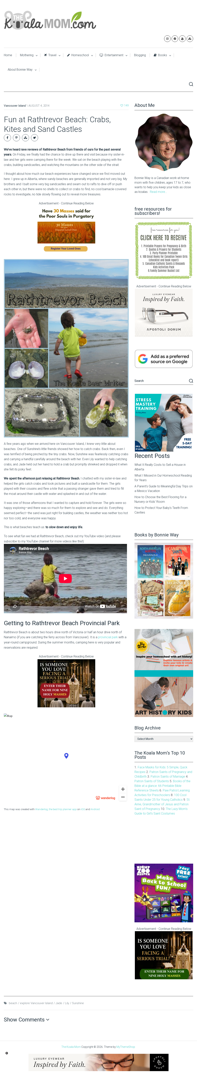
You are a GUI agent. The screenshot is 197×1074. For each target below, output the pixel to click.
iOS (83, 809)
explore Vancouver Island (36, 1003)
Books (162, 55)
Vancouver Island (15, 105)
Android (95, 809)
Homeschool (80, 55)
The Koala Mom (71, 1046)
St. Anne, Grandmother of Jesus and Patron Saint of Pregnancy (162, 804)
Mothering (26, 55)
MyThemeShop (125, 1046)
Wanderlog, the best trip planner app (56, 809)
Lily (67, 1003)
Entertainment (113, 55)
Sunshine (78, 1003)
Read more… (158, 192)
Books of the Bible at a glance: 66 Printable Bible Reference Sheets (162, 785)
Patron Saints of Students (151, 781)
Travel (52, 55)
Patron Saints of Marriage (168, 776)
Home (8, 55)
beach (13, 1003)
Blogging (140, 55)
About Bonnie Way (20, 69)
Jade (59, 1003)
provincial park (107, 637)
